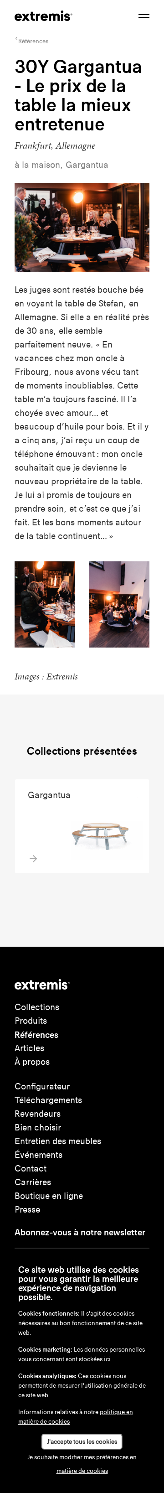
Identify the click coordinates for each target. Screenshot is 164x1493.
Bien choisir (38, 1127)
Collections (37, 1007)
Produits (31, 1021)
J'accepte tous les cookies (82, 1442)
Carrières (33, 1182)
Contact (30, 1168)
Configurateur (42, 1086)
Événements (38, 1155)
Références (36, 1034)
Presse (27, 1209)
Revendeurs (38, 1114)
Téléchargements (48, 1100)
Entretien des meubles (58, 1141)
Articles (29, 1048)
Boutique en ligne (49, 1196)
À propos (32, 1062)
